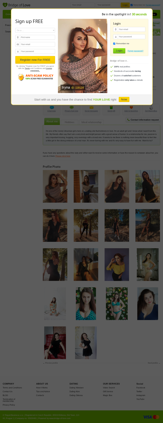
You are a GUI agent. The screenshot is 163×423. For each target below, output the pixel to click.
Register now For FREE (35, 59)
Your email (18, 37)
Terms (27, 68)
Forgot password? (136, 51)
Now (124, 99)
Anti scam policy (35, 77)
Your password (18, 51)
